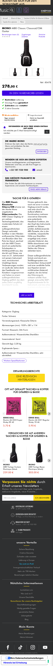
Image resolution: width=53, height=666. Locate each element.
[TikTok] (20, 647)
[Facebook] (8, 647)
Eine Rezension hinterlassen (26, 378)
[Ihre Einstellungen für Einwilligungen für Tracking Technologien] (48, 661)
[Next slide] (49, 414)
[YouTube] (45, 647)
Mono (22, 22)
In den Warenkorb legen (26, 93)
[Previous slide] (4, 414)
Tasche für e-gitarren (10, 22)
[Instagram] (33, 647)
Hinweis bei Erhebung (15, 662)
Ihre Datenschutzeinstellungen (27, 658)
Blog (26, 619)
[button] (15, 72)
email (39, 170)
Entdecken (42, 151)
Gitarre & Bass (16, 18)
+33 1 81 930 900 (29, 524)
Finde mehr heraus (38, 189)
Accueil (5, 18)
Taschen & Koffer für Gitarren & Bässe (36, 18)
